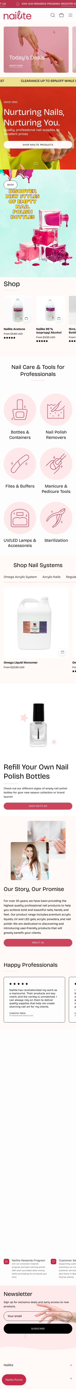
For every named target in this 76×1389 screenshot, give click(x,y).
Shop (12, 284)
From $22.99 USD (14, 667)
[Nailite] (17, 15)
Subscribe (38, 1328)
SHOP (10, 184)
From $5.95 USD (13, 334)
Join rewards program (38, 148)
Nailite (8, 1365)
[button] (52, 15)
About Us (38, 942)
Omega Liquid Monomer (21, 662)
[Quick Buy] (26, 318)
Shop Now (16, 65)
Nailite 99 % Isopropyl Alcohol (48, 330)
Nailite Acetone (14, 329)
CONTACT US (14, 3)
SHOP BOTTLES (38, 806)
